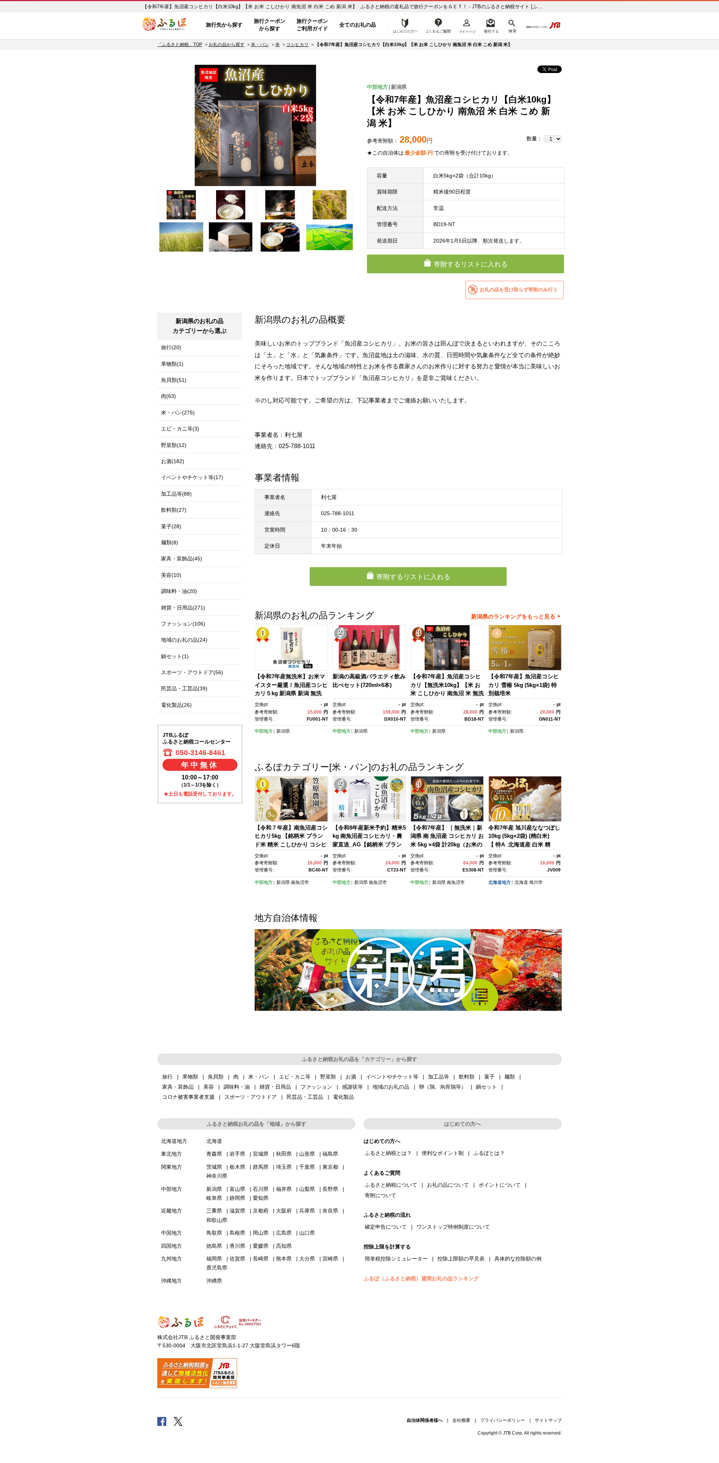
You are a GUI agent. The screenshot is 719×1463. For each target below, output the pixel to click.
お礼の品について (448, 1185)
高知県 (284, 1246)
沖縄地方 (171, 1281)
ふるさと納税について (391, 1185)
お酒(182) (172, 461)
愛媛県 (261, 1246)
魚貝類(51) (173, 380)
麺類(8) (169, 542)
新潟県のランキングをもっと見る (513, 616)
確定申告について (386, 1227)
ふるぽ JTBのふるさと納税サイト (164, 25)
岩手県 (237, 1154)
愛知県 (261, 1198)
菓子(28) (171, 526)
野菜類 (328, 1077)
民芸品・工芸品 (304, 1097)
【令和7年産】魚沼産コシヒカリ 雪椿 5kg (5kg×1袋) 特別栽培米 (523, 684)
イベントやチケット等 (392, 1077)
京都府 (261, 1211)
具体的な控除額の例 (517, 1259)
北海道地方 (499, 882)
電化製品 (343, 1097)
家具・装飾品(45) (181, 559)
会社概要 (461, 1420)
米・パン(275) (178, 413)
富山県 (237, 1189)
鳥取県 (214, 1233)
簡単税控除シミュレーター (396, 1259)
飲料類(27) (173, 510)
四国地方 (171, 1246)
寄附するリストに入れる (471, 264)
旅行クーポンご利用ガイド (312, 24)
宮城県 (261, 1154)
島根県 (237, 1233)
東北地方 (171, 1154)
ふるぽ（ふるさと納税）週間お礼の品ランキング (421, 1278)
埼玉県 (284, 1167)
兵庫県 (307, 1211)
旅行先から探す (224, 25)
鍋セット (486, 1087)
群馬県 (261, 1167)
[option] (255, 125)
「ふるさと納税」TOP (179, 44)
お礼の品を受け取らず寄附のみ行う (519, 289)
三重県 (214, 1211)
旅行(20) (171, 347)
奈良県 (330, 1211)
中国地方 (171, 1233)
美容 (208, 1087)
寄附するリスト (490, 25)
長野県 (330, 1189)
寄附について (380, 1195)
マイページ (467, 25)
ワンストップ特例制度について (453, 1227)
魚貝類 (216, 1077)
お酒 (351, 1077)
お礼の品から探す (227, 44)
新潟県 (399, 87)
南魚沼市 (300, 882)
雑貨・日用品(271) (183, 608)
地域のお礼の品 (391, 1087)
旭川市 (536, 882)
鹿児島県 (216, 1268)
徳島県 (214, 1246)
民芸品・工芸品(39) (184, 688)
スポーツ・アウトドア (250, 1097)
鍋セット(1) (175, 656)
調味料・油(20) (179, 591)
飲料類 (466, 1077)
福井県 (284, 1189)
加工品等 (438, 1077)
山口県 (307, 1233)
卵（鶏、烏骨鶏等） (442, 1087)
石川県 (261, 1189)
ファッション (316, 1087)
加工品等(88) (176, 494)
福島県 (330, 1154)
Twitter (178, 1421)
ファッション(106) (183, 624)
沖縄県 (214, 1281)
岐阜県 (214, 1198)
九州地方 (171, 1259)
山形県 (307, 1154)
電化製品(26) (176, 705)
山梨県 (307, 1189)
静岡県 (237, 1198)
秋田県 (284, 1154)
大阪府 (284, 1211)
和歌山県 (216, 1220)
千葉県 (307, 1167)
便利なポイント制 (443, 1153)
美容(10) (171, 575)
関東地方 (171, 1167)
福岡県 (214, 1259)
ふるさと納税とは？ (388, 1153)
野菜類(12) (173, 445)
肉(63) (168, 396)
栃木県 (237, 1167)
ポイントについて (500, 1185)
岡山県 (261, 1233)
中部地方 (377, 87)
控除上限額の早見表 (461, 1259)
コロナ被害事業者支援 (188, 1097)
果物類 (190, 1077)
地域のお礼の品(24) (184, 640)
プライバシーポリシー (502, 1420)
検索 (511, 25)
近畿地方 (171, 1211)
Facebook (161, 1421)
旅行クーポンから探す (269, 24)
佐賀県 (237, 1259)
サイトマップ (548, 1420)
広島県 (284, 1233)
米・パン (260, 44)
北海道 (521, 882)
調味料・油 (237, 1087)
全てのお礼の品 (357, 25)
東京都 (330, 1167)
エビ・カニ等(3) (180, 429)
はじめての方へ (403, 25)
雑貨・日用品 (275, 1087)
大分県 (307, 1259)
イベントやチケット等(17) (192, 477)
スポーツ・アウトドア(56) (192, 672)
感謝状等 (352, 1087)
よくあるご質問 (438, 25)
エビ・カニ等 (294, 1077)
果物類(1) (172, 364)
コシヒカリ (297, 44)
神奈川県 (216, 1176)
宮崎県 (330, 1259)
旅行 (167, 1077)
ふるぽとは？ (489, 1153)
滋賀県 (237, 1211)
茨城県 (214, 1167)
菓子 (489, 1077)
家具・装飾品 (178, 1087)
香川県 (237, 1246)
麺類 (509, 1077)
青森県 (214, 1154)
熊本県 (284, 1259)
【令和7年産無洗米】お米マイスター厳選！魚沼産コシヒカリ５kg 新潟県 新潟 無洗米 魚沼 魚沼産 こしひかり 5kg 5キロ (291, 693)
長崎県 (261, 1259)
